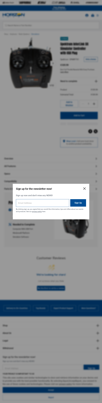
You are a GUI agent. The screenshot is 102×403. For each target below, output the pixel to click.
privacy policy (37, 211)
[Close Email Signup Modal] (84, 188)
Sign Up (78, 203)
